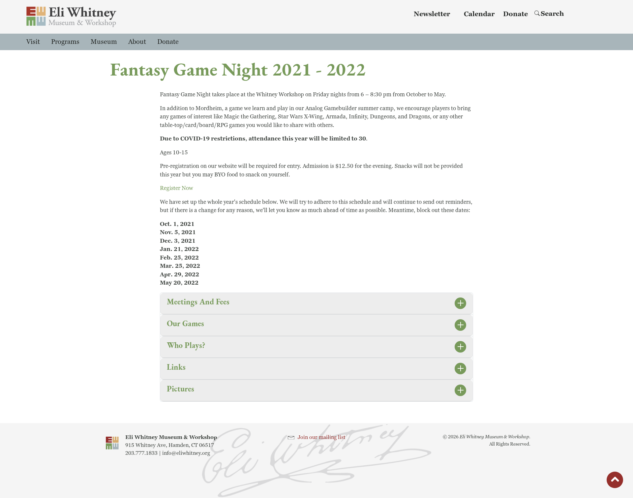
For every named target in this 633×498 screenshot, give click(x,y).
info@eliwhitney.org (186, 453)
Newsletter (432, 14)
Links (176, 366)
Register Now (176, 188)
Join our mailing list (322, 437)
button (614, 481)
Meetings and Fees (198, 301)
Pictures (180, 388)
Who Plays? (186, 345)
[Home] (71, 17)
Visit (33, 42)
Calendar (479, 14)
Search (552, 14)
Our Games (185, 323)
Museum (104, 42)
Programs (65, 42)
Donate (515, 14)
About (137, 42)
